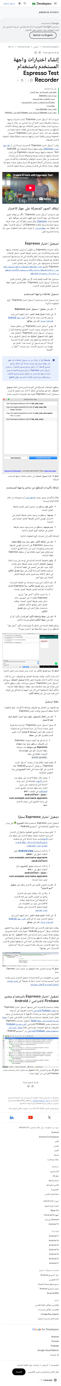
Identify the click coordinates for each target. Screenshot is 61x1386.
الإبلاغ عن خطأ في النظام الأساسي (47, 1305)
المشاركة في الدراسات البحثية (48, 1318)
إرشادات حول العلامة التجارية (28, 1365)
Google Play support (50, 1314)
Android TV (54, 1224)
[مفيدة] (40, 52)
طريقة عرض (30, 497)
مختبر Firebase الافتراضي (44, 1010)
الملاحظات (43, 791)
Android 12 (54, 1258)
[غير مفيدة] (35, 52)
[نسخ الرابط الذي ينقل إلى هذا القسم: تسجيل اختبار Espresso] (22, 243)
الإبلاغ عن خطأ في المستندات (48, 1309)
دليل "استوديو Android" (49, 1275)
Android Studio (49, 12)
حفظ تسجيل (40, 228)
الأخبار (56, 1150)
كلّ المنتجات (54, 1355)
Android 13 (54, 1254)
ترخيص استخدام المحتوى (41, 1100)
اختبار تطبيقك (41, 910)
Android (55, 1132)
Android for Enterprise (49, 1137)
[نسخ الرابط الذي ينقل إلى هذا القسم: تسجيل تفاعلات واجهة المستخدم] (21, 294)
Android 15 (54, 1245)
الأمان (57, 1141)
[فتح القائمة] (55, 3)
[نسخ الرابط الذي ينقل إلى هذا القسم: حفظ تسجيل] (42, 701)
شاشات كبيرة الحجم (52, 1206)
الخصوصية (55, 1189)
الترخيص (45, 1365)
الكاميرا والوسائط (52, 1185)
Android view (25, 850)
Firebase (55, 1346)
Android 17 (54, 1236)
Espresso (42, 221)
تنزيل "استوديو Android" (49, 1288)
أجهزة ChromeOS (51, 1215)
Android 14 (54, 1249)
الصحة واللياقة (54, 1180)
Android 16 (54, 1240)
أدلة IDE (11, 47)
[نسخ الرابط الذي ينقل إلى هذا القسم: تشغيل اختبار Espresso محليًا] (15, 817)
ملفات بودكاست (53, 1159)
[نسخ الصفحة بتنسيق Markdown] (22, 80)
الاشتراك (19, 1371)
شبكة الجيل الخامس (52, 1194)
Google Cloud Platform (48, 1350)
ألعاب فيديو (54, 1171)
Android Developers (50, 47)
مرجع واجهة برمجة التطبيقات (48, 1284)
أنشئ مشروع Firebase (16, 1024)
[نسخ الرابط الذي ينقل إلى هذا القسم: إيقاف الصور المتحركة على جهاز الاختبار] (5, 208)
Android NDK (53, 1293)
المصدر (56, 1146)
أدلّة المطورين (54, 1279)
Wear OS (55, 1210)
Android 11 (54, 1263)
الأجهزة (39, 781)
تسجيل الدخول (9, 3)
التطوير (36, 47)
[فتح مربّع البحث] (25, 3)
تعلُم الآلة (55, 1176)
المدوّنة (56, 1155)
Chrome (55, 1341)
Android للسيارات (52, 1219)
